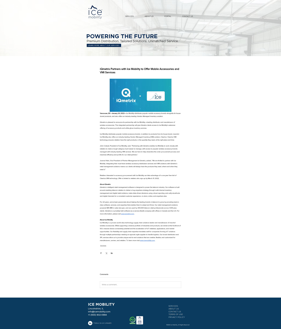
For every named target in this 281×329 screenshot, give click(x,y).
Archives (103, 245)
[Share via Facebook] (101, 253)
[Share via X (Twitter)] (106, 253)
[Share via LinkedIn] (112, 253)
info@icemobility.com (99, 311)
